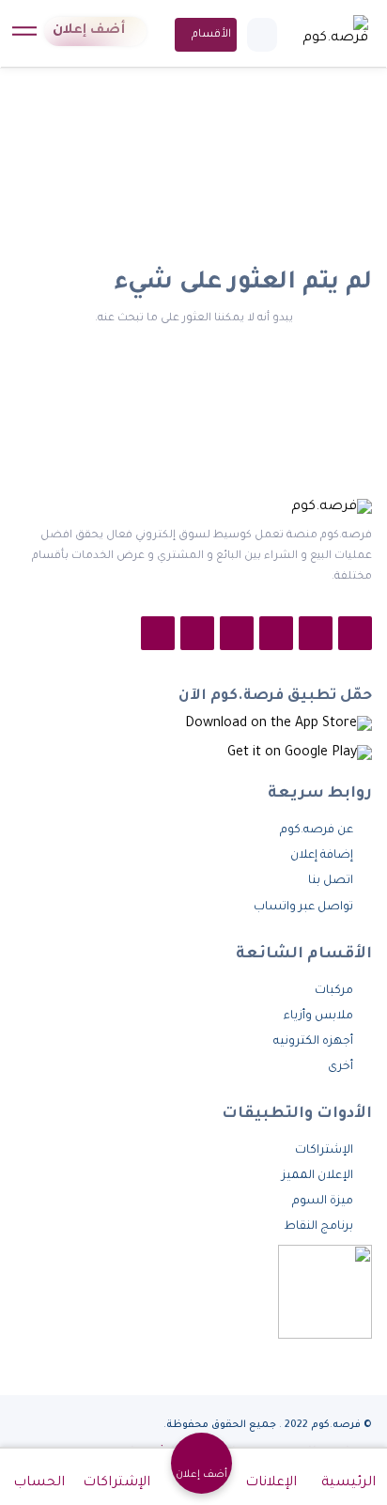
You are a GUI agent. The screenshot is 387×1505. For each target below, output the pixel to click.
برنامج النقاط (318, 1226)
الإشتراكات (324, 1150)
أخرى (340, 1067)
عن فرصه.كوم (316, 830)
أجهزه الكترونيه (313, 1041)
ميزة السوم (322, 1201)
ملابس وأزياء (318, 1016)
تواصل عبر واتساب (302, 907)
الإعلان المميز (317, 1176)
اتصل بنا (330, 881)
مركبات (334, 991)
